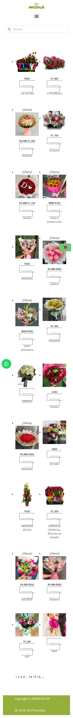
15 (34, 677)
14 (30, 677)
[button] (36, 16)
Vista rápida (27, 70)
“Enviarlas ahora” (28, 86)
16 (39, 677)
